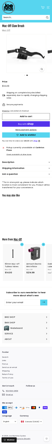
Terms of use (7, 378)
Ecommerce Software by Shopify (16, 438)
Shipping (5, 111)
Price (4, 81)
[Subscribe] (43, 302)
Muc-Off (6, 30)
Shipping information (13, 168)
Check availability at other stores (19, 154)
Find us (5, 364)
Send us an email (9, 367)
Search (5, 357)
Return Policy (7, 374)
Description (8, 162)
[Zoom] (42, 69)
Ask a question (10, 174)
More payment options (26, 129)
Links (4, 360)
